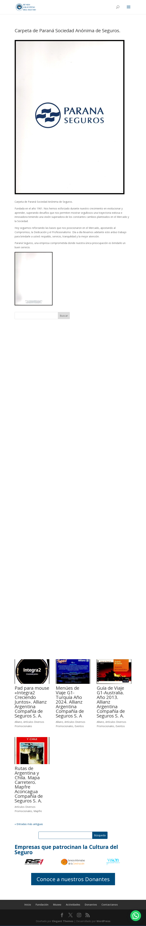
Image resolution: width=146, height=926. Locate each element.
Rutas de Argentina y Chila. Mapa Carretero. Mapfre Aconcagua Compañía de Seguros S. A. (29, 784)
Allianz (18, 722)
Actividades (73, 904)
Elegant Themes (62, 921)
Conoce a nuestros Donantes (73, 879)
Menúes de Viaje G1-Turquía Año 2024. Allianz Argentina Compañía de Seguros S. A (70, 702)
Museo (57, 904)
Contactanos (109, 904)
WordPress (103, 921)
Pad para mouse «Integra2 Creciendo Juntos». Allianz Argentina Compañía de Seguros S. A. (32, 702)
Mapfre (37, 811)
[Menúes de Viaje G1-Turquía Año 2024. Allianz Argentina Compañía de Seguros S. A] (73, 671)
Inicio (27, 904)
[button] (135, 915)
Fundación (42, 904)
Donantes (91, 904)
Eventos (79, 726)
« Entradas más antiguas (29, 824)
